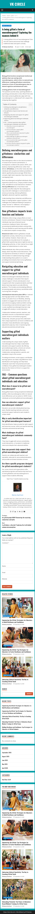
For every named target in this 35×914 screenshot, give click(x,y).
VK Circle (17, 4)
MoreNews (19, 912)
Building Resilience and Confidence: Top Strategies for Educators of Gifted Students (17, 728)
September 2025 (6, 753)
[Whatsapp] (22, 511)
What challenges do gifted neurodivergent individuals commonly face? (17, 137)
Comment (5, 543)
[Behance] (20, 511)
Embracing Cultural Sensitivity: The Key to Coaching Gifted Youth (15, 680)
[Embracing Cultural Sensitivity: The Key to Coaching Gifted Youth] (17, 667)
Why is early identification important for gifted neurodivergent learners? (18, 133)
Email (3, 572)
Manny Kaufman (8, 47)
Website (4, 579)
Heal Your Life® (7, 25)
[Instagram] (10, 511)
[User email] (24, 511)
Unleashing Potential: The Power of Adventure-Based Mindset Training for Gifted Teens (16, 723)
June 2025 (5, 760)
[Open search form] (32, 10)
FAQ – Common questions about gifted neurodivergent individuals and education (15, 123)
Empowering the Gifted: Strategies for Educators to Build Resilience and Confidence (17, 621)
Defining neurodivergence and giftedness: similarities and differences (15, 108)
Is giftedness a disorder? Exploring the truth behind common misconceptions (16, 525)
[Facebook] (13, 511)
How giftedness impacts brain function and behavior (15, 112)
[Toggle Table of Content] (29, 104)
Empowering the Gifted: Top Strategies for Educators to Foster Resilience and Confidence (16, 651)
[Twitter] (17, 511)
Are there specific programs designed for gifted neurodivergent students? (18, 144)
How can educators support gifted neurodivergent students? (15, 130)
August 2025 (5, 756)
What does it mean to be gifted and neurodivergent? (15, 127)
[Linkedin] (15, 511)
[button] (2, 10)
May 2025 (4, 764)
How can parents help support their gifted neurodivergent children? (17, 140)
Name (4, 566)
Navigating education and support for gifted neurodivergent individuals (16, 115)
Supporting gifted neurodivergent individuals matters (16, 119)
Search (4, 689)
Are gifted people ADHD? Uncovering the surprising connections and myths (16, 518)
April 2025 (5, 768)
